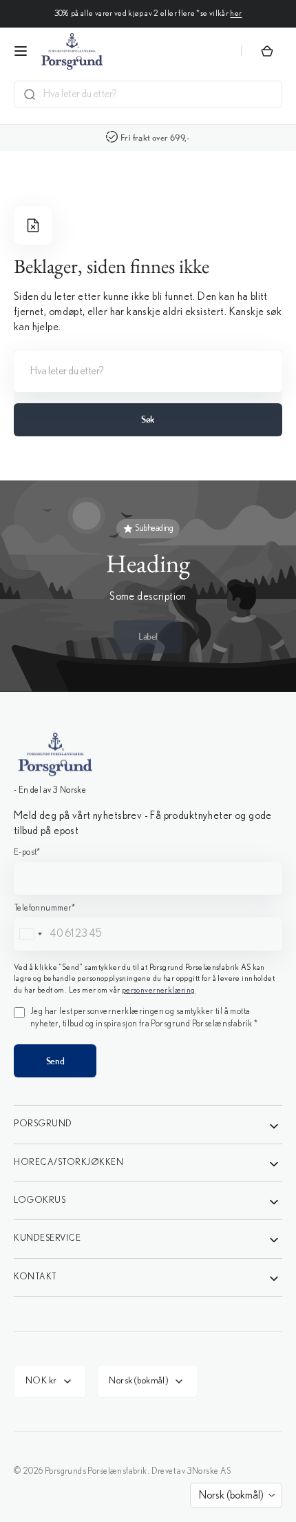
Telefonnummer (45, 908)
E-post (27, 852)
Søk (148, 419)
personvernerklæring (158, 990)
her (236, 13)
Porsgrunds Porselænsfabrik (96, 1471)
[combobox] (158, 94)
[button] (21, 51)
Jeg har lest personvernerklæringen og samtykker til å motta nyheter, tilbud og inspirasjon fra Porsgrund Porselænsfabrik (143, 1017)
